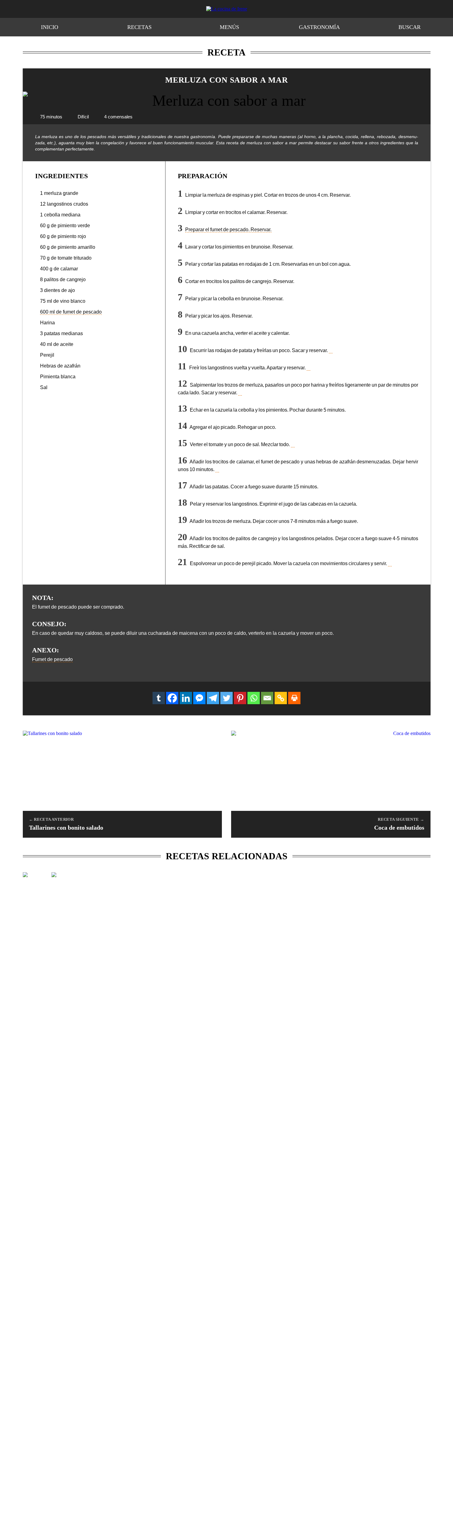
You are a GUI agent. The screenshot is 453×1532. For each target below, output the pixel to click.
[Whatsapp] (253, 698)
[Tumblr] (159, 698)
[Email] (267, 698)
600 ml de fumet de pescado (71, 311)
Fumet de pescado (52, 659)
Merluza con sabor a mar (226, 80)
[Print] (294, 698)
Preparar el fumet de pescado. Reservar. (228, 229)
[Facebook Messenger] (199, 698)
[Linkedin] (186, 698)
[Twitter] (226, 698)
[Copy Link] (281, 698)
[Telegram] (213, 698)
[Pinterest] (240, 698)
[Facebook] (172, 698)
